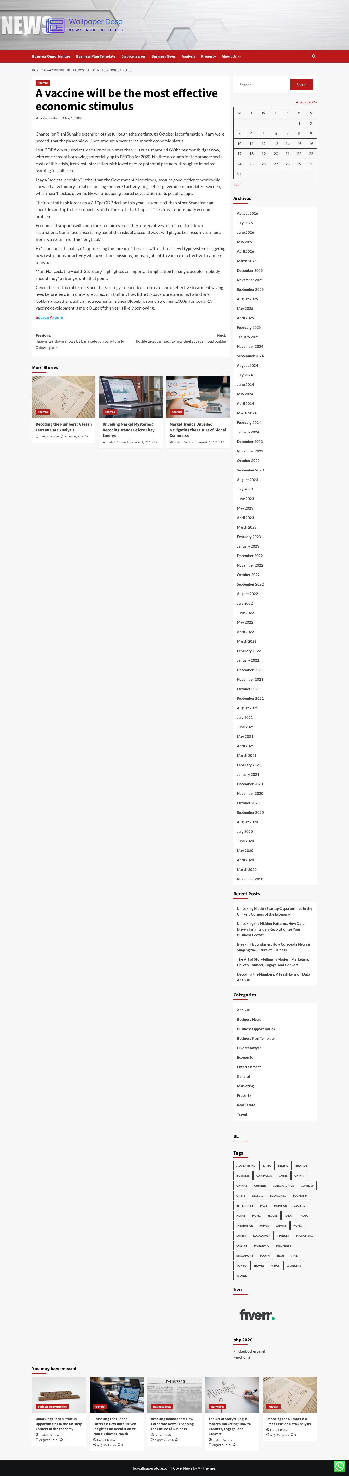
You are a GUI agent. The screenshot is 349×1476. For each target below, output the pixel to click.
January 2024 (248, 432)
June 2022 (245, 613)
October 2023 (248, 460)
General (243, 1076)
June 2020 (245, 841)
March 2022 (247, 641)
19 (263, 153)
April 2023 (245, 517)
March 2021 (247, 755)
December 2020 (250, 784)
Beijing (283, 1165)
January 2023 (248, 546)
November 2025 (250, 280)
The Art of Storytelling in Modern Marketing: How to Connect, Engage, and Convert (273, 962)
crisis (240, 1195)
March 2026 (247, 261)
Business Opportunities (51, 56)
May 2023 (245, 508)
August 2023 (247, 479)
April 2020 (245, 860)
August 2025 (247, 299)
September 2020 (250, 812)
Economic (245, 1057)
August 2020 (247, 822)
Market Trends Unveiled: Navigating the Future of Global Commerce (198, 430)
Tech (280, 1255)
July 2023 (245, 489)
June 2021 (245, 727)
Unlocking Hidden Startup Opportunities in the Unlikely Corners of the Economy (274, 911)
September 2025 (250, 289)
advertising (246, 1165)
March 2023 (247, 527)
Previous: (80, 341)
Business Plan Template (95, 56)
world (241, 1275)
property (283, 1245)
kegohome (241, 1357)
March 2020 (247, 869)
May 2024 (245, 394)
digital (257, 1195)
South (265, 1255)
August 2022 (247, 594)
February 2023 (249, 536)
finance (280, 1205)
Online (241, 1245)
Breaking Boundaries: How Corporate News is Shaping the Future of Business (274, 947)
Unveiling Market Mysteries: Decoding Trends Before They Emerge (129, 430)
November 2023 (250, 451)
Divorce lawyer (133, 56)
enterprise (244, 1205)
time (294, 1255)
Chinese (260, 1185)
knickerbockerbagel (249, 1351)
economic (278, 1195)
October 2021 (248, 689)
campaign (264, 1175)
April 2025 (245, 318)
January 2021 (248, 774)
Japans (281, 1225)
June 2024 (245, 384)
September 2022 (250, 584)
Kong (297, 1225)
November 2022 (250, 565)
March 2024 (247, 413)
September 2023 (250, 470)
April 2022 (245, 632)
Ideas (288, 1215)
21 (287, 153)
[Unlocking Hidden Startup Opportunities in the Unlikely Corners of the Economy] (59, 1395)
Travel (242, 1114)
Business (243, 1175)
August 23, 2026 (73, 437)
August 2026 (247, 213)
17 (239, 153)
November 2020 (250, 793)
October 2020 (248, 803)
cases (283, 1175)
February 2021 (249, 765)
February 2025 (249, 327)
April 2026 (245, 251)
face (263, 1205)
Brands (301, 1165)
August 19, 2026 (207, 442)
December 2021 (250, 670)
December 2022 (250, 556)
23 (311, 153)
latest (241, 1235)
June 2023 (245, 498)
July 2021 (245, 717)
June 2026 (245, 232)
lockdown (261, 1235)
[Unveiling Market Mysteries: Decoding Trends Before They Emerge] (130, 397)
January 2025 (248, 337)
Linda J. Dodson (49, 118)
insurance (244, 1225)
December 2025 (250, 270)
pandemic (261, 1245)
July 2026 (245, 223)
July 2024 (245, 375)
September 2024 (250, 356)
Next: (181, 338)
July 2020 (245, 831)
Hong (256, 1215)
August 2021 (247, 708)
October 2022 (248, 575)
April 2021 (245, 746)
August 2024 (247, 365)
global (299, 1205)
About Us (229, 56)
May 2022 (245, 622)
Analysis (188, 56)
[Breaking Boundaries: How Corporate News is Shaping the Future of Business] (174, 1395)
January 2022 (248, 660)
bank (267, 1165)
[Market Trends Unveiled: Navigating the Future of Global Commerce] (198, 397)
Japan (264, 1225)
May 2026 (245, 242)
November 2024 (250, 346)
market (283, 1235)
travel (259, 1265)
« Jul (237, 184)
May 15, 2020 (73, 118)
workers (294, 1265)
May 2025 (245, 308)
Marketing (245, 1086)
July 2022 (245, 603)
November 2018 (250, 879)
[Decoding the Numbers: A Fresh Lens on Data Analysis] (63, 397)
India (304, 1215)
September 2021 (250, 698)
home (240, 1215)
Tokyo (241, 1265)
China (299, 1175)
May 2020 (245, 850)
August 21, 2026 (140, 442)
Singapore (244, 1255)
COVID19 (307, 1185)
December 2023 (250, 441)
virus (275, 1265)
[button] (314, 56)
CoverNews (182, 1468)
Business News (163, 56)
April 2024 (245, 403)
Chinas (241, 1185)
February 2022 (249, 651)
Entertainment (249, 1067)
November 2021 (250, 679)
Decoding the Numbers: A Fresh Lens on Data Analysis (64, 427)
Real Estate (246, 1105)
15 (299, 143)
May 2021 (245, 736)
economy (300, 1195)
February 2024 (249, 422)
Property (208, 56)
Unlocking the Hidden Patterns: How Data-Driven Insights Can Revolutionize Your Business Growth (271, 929)
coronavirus (283, 1185)
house (273, 1215)
